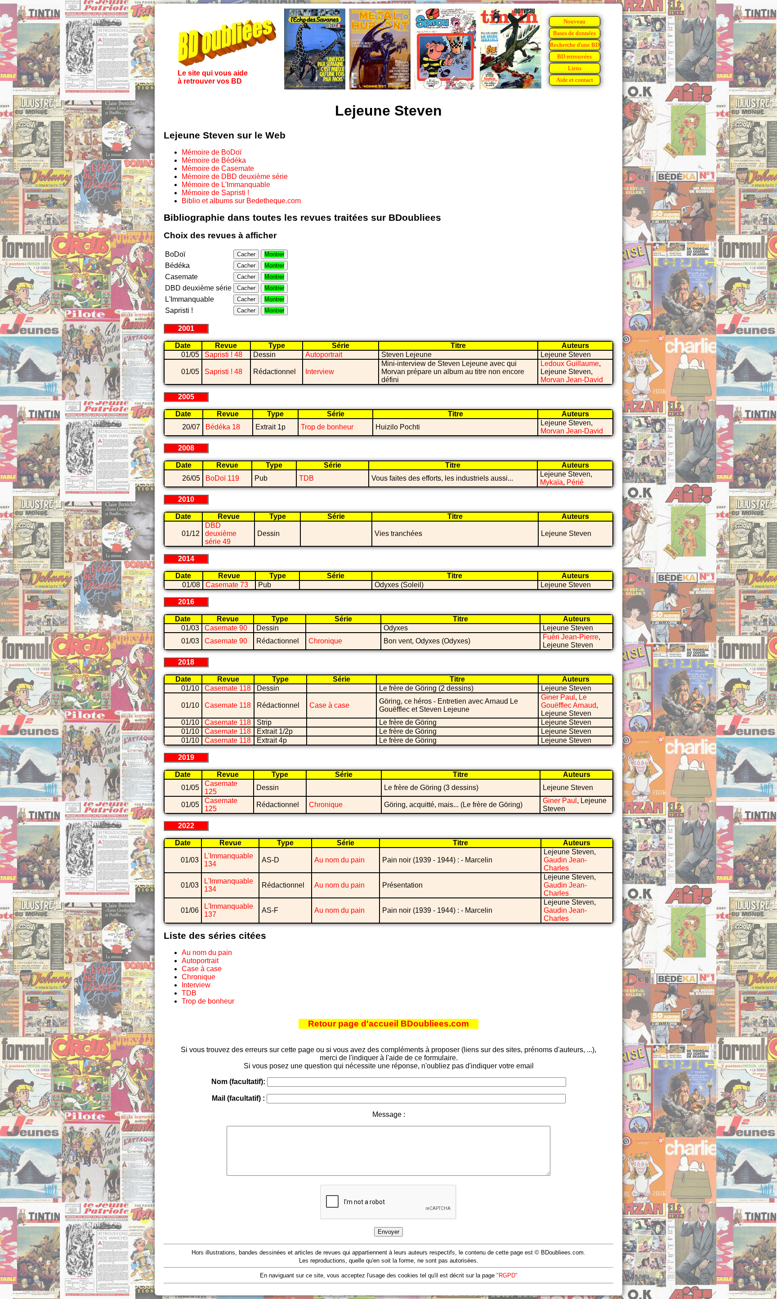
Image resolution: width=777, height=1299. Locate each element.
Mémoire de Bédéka (214, 160)
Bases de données (574, 33)
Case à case (329, 705)
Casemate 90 (226, 628)
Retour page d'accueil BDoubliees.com (388, 1023)
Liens (574, 68)
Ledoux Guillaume (569, 363)
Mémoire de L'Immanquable (226, 184)
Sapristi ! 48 (223, 354)
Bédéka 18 (222, 427)
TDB (306, 478)
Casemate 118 (228, 688)
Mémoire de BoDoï (211, 152)
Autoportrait (323, 354)
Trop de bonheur (327, 427)
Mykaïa (551, 482)
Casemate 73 (226, 585)
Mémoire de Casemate (218, 168)
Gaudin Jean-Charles (565, 864)
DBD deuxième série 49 (221, 533)
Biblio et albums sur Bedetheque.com (241, 201)
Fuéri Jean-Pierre (570, 637)
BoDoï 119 (222, 478)
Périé (575, 482)
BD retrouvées (574, 56)
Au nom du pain (339, 860)
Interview (319, 371)
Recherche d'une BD (574, 44)
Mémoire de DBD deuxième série (235, 176)
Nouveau (574, 21)
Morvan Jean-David (571, 380)
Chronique (325, 641)
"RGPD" (507, 1275)
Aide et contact (574, 79)
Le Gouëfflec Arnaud (568, 701)
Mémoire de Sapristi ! (215, 192)
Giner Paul (558, 697)
